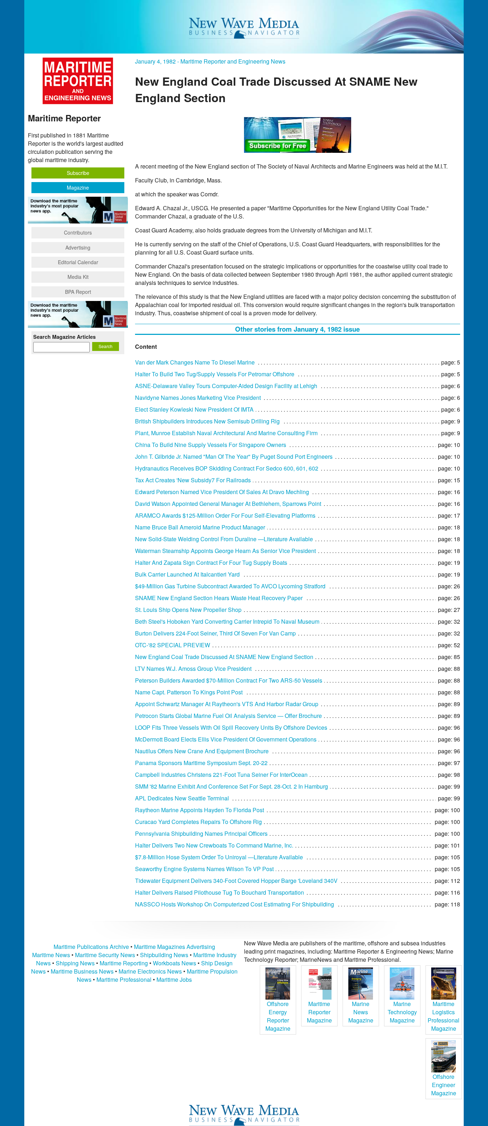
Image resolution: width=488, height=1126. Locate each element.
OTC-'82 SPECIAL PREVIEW (172, 645)
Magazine (78, 187)
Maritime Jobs (174, 979)
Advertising (77, 247)
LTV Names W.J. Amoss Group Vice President (193, 668)
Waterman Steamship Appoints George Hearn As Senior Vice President (225, 551)
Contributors (78, 232)
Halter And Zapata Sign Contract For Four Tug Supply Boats (211, 562)
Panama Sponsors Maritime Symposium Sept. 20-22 (201, 763)
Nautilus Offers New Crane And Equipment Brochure (202, 751)
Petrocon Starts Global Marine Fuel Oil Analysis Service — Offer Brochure (228, 716)
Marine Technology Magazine (402, 1012)
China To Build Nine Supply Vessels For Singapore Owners (210, 445)
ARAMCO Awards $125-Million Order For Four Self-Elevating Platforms (225, 515)
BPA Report (78, 291)
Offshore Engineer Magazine (443, 1084)
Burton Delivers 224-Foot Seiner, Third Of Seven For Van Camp (215, 633)
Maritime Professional (123, 979)
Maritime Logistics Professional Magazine (443, 1016)
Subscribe (78, 172)
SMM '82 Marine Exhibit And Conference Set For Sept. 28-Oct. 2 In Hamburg (231, 786)
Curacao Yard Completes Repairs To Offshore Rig (198, 822)
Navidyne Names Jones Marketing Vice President (198, 397)
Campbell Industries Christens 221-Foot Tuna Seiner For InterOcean (221, 774)
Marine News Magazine (360, 1012)
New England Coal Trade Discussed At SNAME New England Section (224, 657)
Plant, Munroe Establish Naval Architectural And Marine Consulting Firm (226, 433)
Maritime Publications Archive (91, 946)
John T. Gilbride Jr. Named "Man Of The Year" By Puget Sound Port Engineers (234, 456)
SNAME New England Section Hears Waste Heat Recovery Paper (219, 598)
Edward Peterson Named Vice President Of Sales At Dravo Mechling (222, 492)
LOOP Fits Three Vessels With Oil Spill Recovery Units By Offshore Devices (231, 727)
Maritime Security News (105, 955)
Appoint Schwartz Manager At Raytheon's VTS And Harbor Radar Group (226, 704)
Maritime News (51, 955)
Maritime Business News (83, 971)
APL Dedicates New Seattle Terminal (182, 798)
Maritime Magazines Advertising (174, 946)
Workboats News (174, 963)
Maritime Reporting (124, 963)
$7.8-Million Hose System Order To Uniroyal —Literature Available (219, 857)
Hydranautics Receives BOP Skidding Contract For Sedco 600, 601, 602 (226, 468)
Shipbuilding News (164, 955)
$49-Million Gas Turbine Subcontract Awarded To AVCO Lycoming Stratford (230, 586)
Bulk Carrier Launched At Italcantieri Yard (187, 574)
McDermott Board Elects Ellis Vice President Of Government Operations (226, 739)
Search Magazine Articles (64, 336)
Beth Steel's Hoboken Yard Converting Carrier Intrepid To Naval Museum (227, 621)
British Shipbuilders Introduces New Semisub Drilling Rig (207, 421)
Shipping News (75, 963)
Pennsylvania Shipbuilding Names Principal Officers (201, 833)
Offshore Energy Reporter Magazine (277, 1016)
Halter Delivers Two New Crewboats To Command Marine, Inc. (214, 845)
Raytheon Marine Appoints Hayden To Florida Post (199, 810)
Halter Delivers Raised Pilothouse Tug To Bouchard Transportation (219, 892)
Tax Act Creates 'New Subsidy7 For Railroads (193, 480)
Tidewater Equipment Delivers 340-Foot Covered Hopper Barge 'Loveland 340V (236, 880)
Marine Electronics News (150, 971)
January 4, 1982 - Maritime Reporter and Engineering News (210, 61)
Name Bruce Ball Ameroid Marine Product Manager (200, 527)
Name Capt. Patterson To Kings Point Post (189, 692)
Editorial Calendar (78, 262)
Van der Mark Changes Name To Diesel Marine (195, 362)
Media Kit (78, 276)
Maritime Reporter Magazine (319, 1012)
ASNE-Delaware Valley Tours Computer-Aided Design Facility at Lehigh (226, 386)
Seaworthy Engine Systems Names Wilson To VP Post (204, 869)
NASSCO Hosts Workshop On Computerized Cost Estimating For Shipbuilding (234, 904)
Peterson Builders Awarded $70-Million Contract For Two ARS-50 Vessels (228, 680)
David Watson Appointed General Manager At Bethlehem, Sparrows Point (228, 503)
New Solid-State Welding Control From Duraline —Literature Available (224, 539)
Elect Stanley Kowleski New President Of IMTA (194, 409)
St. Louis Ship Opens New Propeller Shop (188, 609)
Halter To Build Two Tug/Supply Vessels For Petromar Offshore (214, 374)
